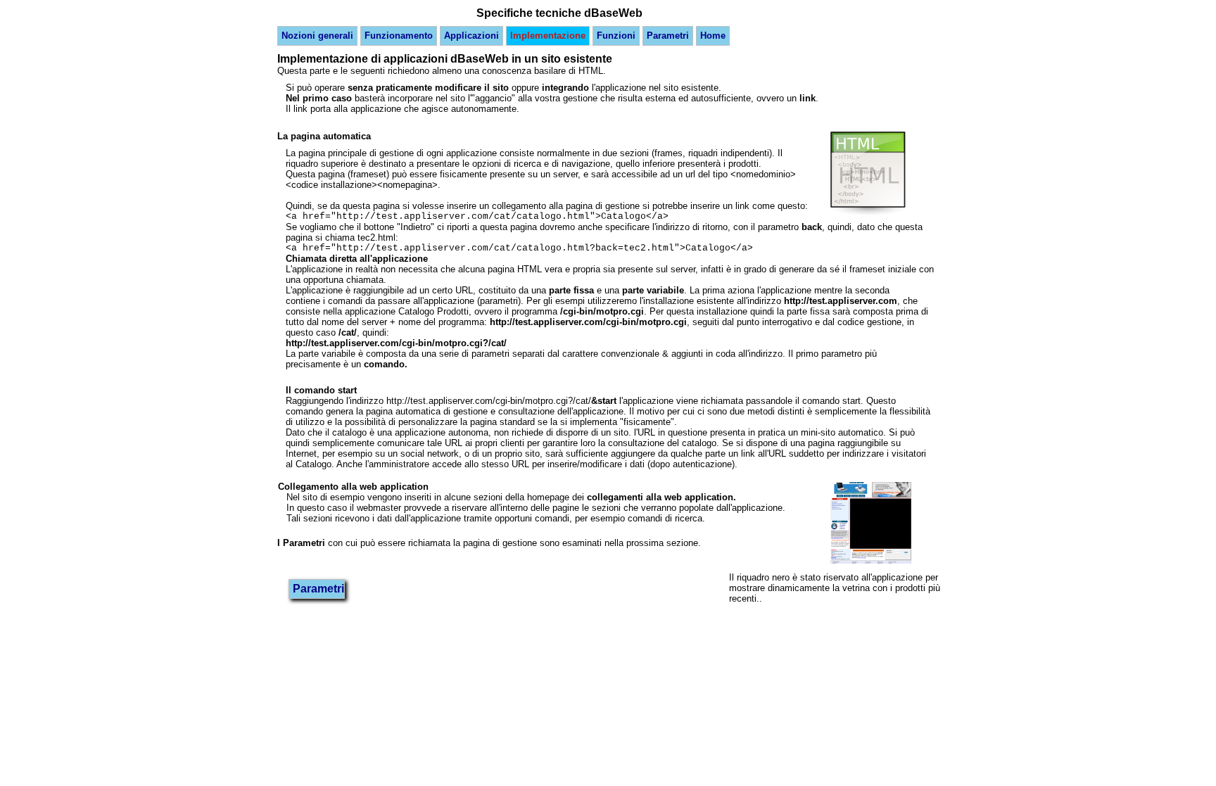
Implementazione (547, 35)
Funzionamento (399, 35)
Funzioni (616, 35)
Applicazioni (471, 35)
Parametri (668, 35)
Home (713, 35)
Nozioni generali (317, 35)
